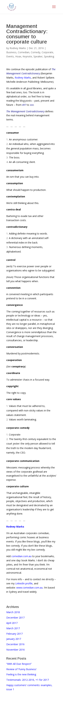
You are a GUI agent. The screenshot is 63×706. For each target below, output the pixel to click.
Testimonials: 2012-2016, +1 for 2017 (27, 679)
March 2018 (13, 612)
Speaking (49, 56)
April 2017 (12, 623)
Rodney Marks (18, 48)
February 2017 (14, 633)
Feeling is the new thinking (21, 674)
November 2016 (15, 649)
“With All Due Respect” (19, 663)
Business (11, 52)
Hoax (18, 56)
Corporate (47, 52)
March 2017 (13, 628)
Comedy (35, 52)
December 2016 (15, 644)
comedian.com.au (21, 556)
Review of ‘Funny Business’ (21, 669)
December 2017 (15, 617)
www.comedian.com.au (29, 587)
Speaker (38, 56)
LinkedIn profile (24, 583)
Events (10, 56)
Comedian (23, 52)
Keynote (27, 56)
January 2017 (13, 638)
